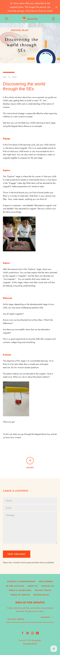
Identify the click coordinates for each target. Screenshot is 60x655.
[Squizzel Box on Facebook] (22, 632)
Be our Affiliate (15, 586)
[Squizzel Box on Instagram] (32, 632)
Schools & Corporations (21, 581)
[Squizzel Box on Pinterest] (27, 632)
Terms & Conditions (20, 590)
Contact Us (47, 586)
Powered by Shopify (30, 643)
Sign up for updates (30, 602)
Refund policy (41, 595)
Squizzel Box (36, 640)
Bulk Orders (46, 581)
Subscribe (45, 617)
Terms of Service (20, 595)
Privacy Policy (43, 590)
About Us (33, 586)
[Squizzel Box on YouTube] (37, 632)
